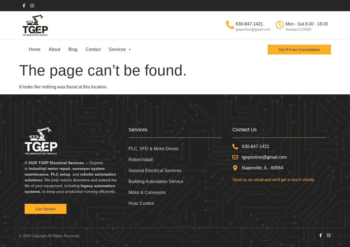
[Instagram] (329, 235)
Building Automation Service (156, 181)
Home (34, 49)
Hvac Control (141, 203)
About (54, 49)
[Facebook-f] (321, 235)
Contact (93, 49)
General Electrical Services (155, 170)
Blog (72, 49)
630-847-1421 (249, 24)
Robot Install (141, 159)
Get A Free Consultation (299, 49)
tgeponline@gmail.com (253, 29)
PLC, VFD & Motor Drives (153, 148)
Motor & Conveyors (147, 192)
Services (117, 49)
